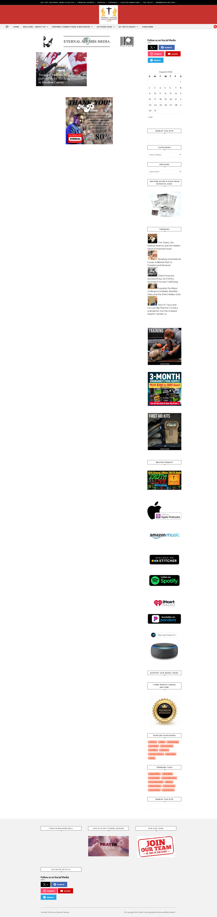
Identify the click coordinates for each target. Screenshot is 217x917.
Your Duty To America (156, 754)
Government (153, 746)
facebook (168, 47)
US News (153, 742)
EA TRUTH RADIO (127, 27)
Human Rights (171, 754)
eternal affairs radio (156, 782)
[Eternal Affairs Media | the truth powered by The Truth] (108, 15)
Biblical (152, 758)
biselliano (169, 782)
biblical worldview (155, 786)
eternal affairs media (169, 778)
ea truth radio (154, 778)
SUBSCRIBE (147, 27)
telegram (157, 60)
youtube (174, 54)
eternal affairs (154, 774)
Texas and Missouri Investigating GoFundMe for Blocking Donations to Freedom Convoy (61, 78)
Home (16, 27)
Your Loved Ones (167, 746)
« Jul (150, 117)
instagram (158, 54)
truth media (168, 774)
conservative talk (168, 790)
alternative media (169, 786)
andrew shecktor (154, 790)
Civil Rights (153, 750)
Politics (162, 742)
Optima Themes (62, 912)
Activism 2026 (104, 27)
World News (164, 750)
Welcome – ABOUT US (34, 27)
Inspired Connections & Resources (71, 27)
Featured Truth (173, 742)
